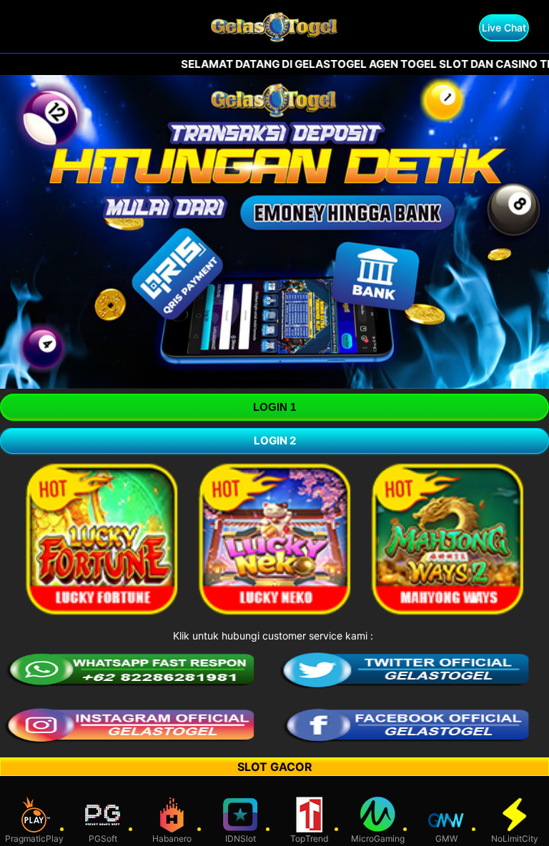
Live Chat (504, 27)
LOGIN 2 (275, 440)
